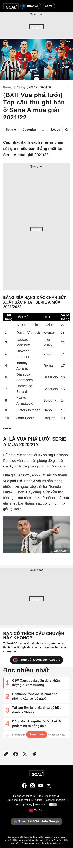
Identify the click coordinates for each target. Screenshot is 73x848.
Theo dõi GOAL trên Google (39, 659)
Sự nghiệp (36, 800)
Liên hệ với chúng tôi (24, 796)
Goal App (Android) (56, 800)
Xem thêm (36, 734)
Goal (27, 837)
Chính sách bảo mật (17, 800)
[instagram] (32, 786)
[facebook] (24, 786)
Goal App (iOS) (24, 804)
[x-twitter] (49, 786)
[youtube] (41, 786)
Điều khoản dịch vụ (49, 796)
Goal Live (40, 804)
